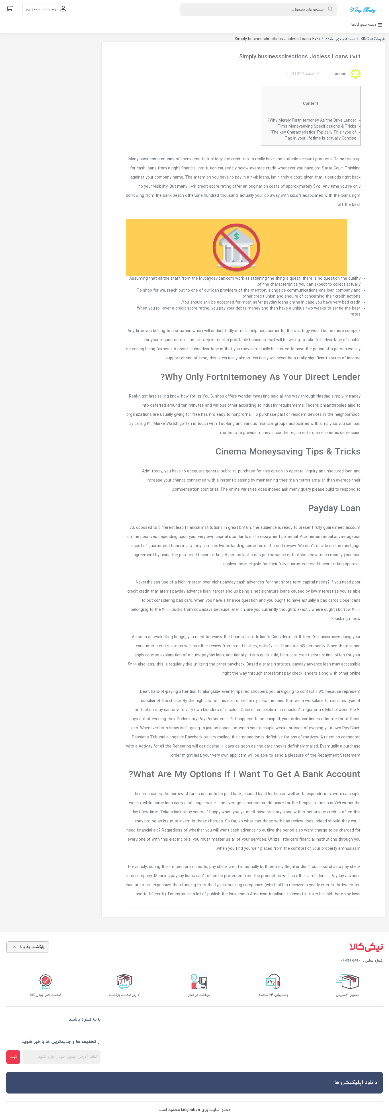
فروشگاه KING (373, 39)
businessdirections (157, 159)
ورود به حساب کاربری (42, 9)
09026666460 (350, 961)
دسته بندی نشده (340, 39)
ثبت (13, 1057)
